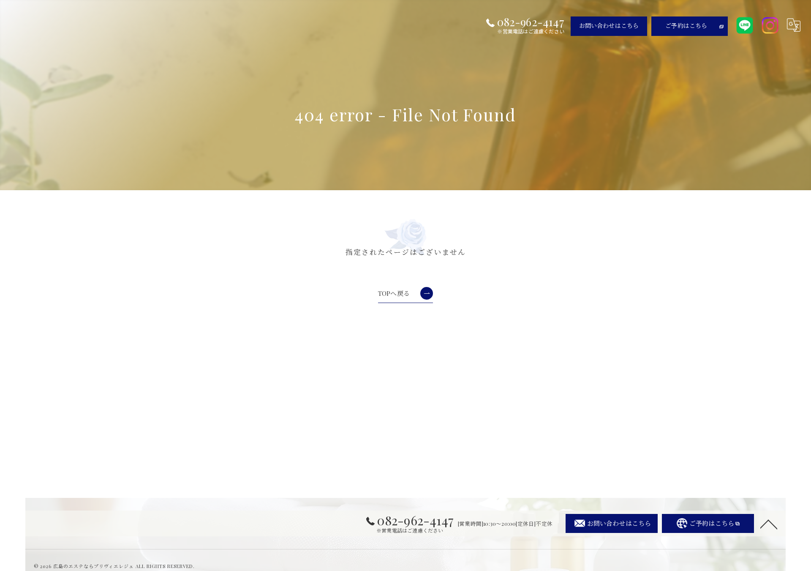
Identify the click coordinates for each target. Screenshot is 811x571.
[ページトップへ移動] (768, 523)
